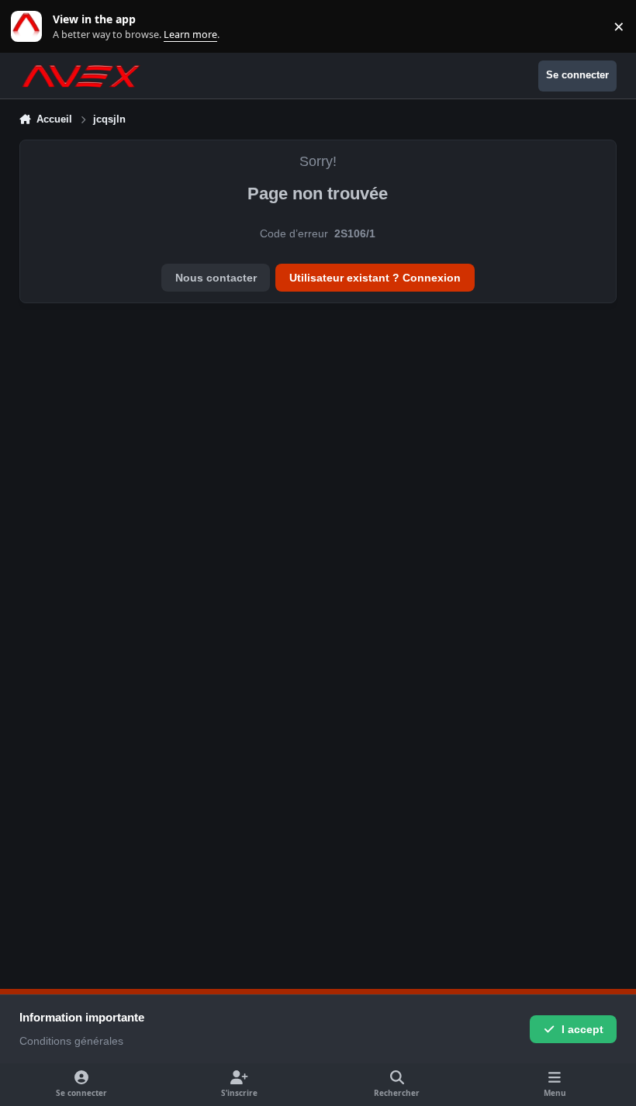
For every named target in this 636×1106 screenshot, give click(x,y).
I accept (582, 1029)
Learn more (30, 26)
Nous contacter (216, 277)
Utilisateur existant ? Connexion (375, 277)
